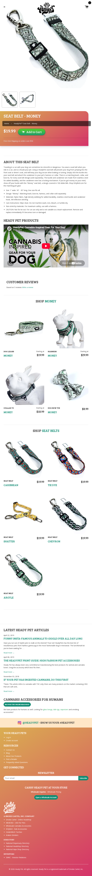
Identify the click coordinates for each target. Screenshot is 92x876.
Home (6, 123)
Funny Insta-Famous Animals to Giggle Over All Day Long (43, 638)
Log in (8, 737)
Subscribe (83, 778)
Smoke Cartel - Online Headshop (18, 820)
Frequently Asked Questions (17, 762)
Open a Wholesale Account (46, 797)
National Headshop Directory (17, 846)
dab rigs (56, 709)
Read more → (9, 653)
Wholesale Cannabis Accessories (18, 826)
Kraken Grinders (12, 835)
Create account (12, 740)
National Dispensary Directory (17, 843)
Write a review (27, 287)
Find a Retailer (11, 759)
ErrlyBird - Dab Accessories (16, 829)
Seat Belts (50, 430)
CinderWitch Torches (14, 832)
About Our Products (13, 756)
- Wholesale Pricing (46, 792)
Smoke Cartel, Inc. (76, 869)
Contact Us (10, 750)
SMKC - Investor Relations (16, 857)
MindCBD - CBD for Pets (15, 823)
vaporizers (64, 709)
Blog (8, 753)
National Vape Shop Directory (17, 849)
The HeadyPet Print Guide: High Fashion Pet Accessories (42, 660)
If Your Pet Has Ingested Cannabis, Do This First (36, 679)
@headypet (30, 722)
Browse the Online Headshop (17, 704)
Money (50, 301)
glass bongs (47, 709)
